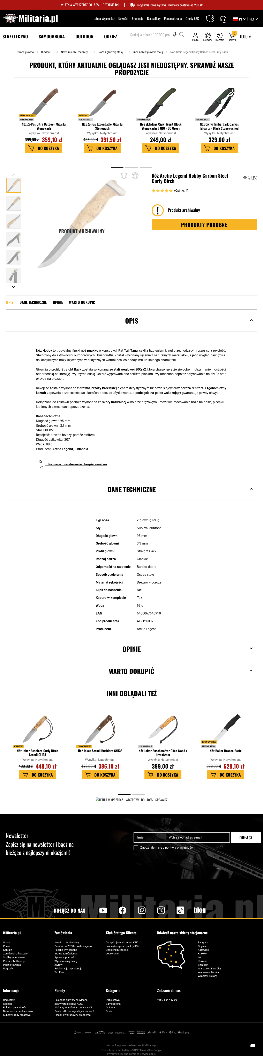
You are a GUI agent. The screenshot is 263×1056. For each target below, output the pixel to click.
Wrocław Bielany (207, 975)
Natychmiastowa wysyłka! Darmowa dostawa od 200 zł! (170, 5)
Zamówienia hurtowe (15, 953)
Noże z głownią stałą (110, 52)
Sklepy (212, 16)
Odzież (110, 1011)
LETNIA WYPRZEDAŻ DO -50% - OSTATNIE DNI (91, 4)
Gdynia (202, 946)
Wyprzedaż (83, 115)
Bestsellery (153, 18)
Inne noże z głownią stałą (148, 52)
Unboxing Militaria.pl (117, 949)
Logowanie (112, 953)
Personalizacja (173, 18)
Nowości (123, 18)
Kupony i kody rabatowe (17, 1014)
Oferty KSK (192, 18)
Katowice (203, 949)
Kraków (202, 953)
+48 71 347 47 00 (167, 999)
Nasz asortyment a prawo (18, 1011)
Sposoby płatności (65, 957)
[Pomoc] (223, 18)
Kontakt (7, 949)
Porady (59, 990)
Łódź (200, 957)
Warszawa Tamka (208, 972)
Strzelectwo (113, 999)
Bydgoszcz (204, 942)
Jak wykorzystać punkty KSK (122, 946)
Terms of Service (139, 1053)
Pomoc (7, 946)
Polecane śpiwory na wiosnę (71, 999)
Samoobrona (113, 1003)
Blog (199, 910)
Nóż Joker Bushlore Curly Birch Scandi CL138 (37, 753)
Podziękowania (12, 964)
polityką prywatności (179, 847)
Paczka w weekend (65, 949)
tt (174, 910)
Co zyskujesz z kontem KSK (122, 942)
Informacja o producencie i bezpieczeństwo (76, 464)
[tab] (131, 327)
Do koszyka (48, 148)
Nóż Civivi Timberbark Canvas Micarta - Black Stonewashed (219, 126)
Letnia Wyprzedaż (104, 18)
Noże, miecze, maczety (74, 52)
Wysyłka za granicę (65, 961)
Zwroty (58, 964)
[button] (253, 19)
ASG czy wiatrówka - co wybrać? (73, 1007)
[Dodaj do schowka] (135, 175)
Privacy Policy (115, 1053)
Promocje (137, 18)
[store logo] (30, 18)
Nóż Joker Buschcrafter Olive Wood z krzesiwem (163, 753)
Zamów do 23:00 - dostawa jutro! (73, 946)
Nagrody (8, 968)
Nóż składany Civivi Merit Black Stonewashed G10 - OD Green (160, 126)
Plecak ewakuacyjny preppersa (72, 1014)
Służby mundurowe (14, 957)
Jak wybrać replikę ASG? (68, 1003)
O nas (6, 942)
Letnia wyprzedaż (27, 115)
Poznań (202, 961)
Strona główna (25, 52)
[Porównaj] (124, 175)
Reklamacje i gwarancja (68, 968)
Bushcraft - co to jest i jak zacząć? (74, 1011)
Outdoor (45, 52)
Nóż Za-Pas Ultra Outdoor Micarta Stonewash (44, 126)
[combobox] (156, 35)
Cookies (8, 1003)
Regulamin (9, 999)
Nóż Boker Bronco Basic (225, 751)
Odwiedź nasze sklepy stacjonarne (182, 932)
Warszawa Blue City (209, 968)
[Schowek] (207, 36)
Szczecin (203, 964)
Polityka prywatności (15, 1007)
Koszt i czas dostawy (66, 942)
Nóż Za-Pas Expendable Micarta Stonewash (102, 126)
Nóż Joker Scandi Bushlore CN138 (100, 751)
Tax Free (59, 972)
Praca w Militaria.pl (14, 961)
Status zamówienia (65, 953)
